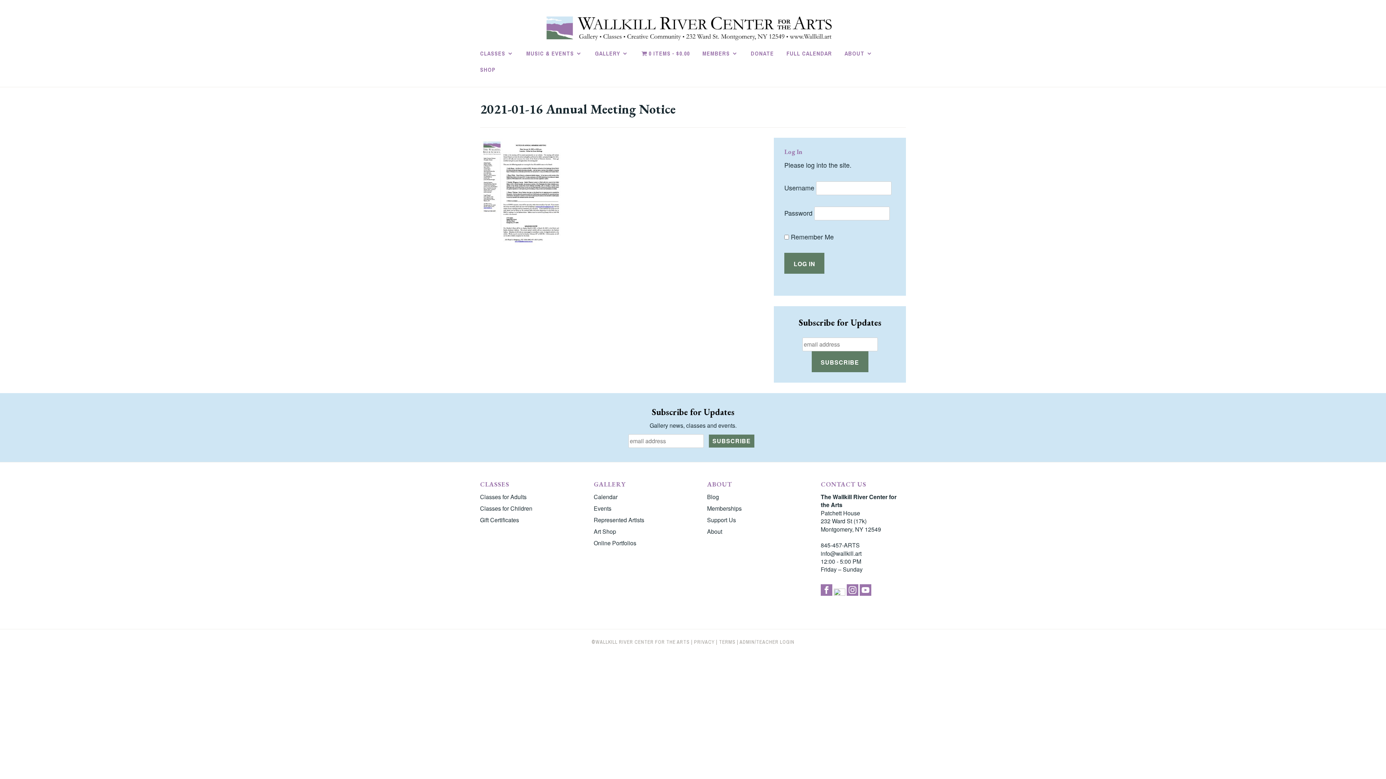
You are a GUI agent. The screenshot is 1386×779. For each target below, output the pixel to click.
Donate (762, 53)
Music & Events (550, 53)
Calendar (606, 497)
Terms (727, 642)
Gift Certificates (499, 520)
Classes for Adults (503, 497)
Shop (488, 70)
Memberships (724, 508)
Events (602, 508)
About (854, 53)
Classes (492, 53)
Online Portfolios (615, 543)
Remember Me (811, 236)
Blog (713, 497)
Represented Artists (619, 520)
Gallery (607, 53)
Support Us (721, 520)
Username (799, 187)
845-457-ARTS (840, 545)
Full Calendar (809, 53)
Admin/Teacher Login (767, 642)
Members (716, 53)
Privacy (704, 642)
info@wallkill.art (841, 553)
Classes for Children (506, 508)
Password (798, 212)
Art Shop (605, 531)
